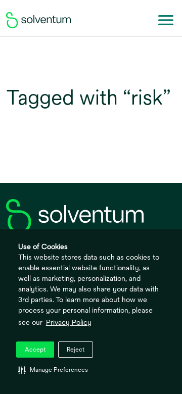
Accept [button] (35, 349)
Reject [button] (75, 349)
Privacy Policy (69, 322)
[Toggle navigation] (166, 20)
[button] (53, 370)
